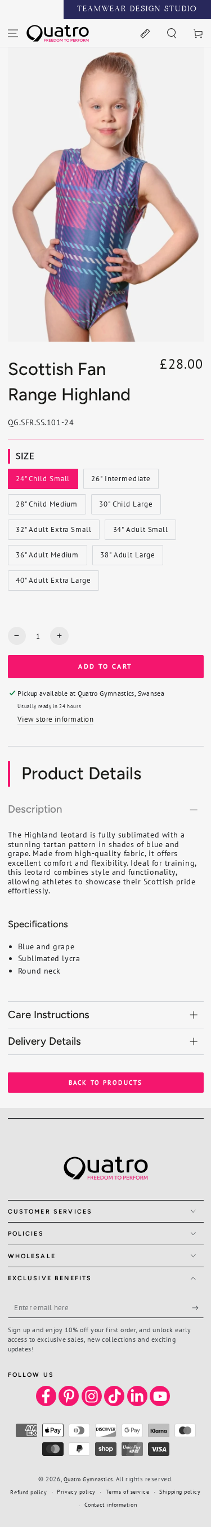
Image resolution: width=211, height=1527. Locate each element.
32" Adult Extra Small (53, 532)
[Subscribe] (198, 1308)
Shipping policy (179, 1491)
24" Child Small (42, 481)
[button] (171, 33)
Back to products (106, 1083)
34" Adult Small (140, 532)
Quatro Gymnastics (88, 1479)
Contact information (110, 1504)
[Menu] (13, 33)
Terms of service (128, 1491)
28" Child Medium (46, 506)
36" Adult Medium (47, 557)
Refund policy (28, 1492)
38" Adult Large (127, 557)
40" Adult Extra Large (53, 582)
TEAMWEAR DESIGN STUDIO (137, 10)
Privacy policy (76, 1491)
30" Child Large (125, 506)
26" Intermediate (120, 481)
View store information (55, 718)
